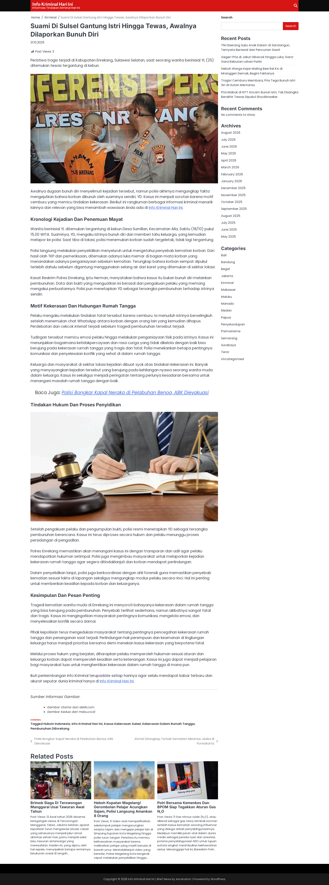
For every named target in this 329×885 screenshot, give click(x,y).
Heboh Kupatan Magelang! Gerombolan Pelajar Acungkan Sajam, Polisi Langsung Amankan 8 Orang (123, 809)
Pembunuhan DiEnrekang (49, 728)
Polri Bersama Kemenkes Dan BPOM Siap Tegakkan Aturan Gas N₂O (186, 807)
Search (226, 17)
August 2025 (230, 215)
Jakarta (227, 276)
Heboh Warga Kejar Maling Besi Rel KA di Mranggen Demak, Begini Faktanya (252, 70)
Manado (227, 303)
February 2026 (232, 174)
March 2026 (230, 167)
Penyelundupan (233, 324)
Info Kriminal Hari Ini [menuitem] (166, 207)
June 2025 (229, 229)
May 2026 (228, 153)
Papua (226, 317)
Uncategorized (232, 359)
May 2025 (228, 236)
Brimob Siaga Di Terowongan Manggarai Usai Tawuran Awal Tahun (57, 807)
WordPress (218, 879)
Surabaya (228, 345)
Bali (224, 255)
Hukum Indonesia (56, 724)
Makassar (228, 290)
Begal (225, 269)
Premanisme (230, 331)
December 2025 (233, 188)
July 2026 (228, 139)
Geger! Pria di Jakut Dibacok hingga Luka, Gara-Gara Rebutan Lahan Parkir (257, 59)
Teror (225, 352)
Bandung (228, 262)
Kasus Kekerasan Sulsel (122, 724)
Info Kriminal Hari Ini (52, 4)
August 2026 (230, 132)
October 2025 (231, 202)
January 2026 (231, 181)
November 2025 (233, 195)
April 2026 (228, 160)
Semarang (229, 338)
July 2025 (228, 222)
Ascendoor (183, 879)
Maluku (226, 296)
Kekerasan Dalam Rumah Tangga (168, 724)
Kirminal (35, 720)
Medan (226, 310)
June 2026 (229, 146)
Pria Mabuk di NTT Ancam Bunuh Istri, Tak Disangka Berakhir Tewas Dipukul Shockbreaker (259, 94)
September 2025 (234, 209)
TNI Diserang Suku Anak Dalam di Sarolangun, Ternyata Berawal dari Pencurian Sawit (255, 47)
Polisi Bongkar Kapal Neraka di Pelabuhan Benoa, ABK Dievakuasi (135, 392)
